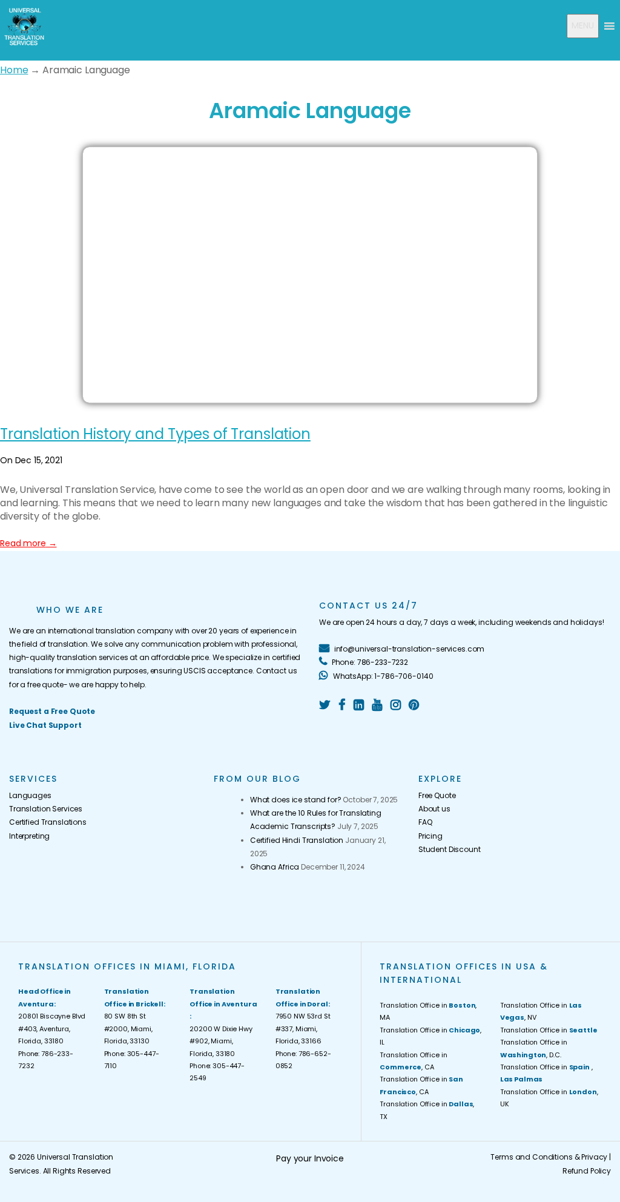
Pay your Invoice (310, 1158)
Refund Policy (586, 1171)
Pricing (430, 836)
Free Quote (437, 795)
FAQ (425, 822)
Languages (30, 795)
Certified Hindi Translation (296, 840)
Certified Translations (48, 822)
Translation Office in (549, 1030)
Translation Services (45, 809)
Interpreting (29, 836)
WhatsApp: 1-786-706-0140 (382, 676)
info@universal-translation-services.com (408, 649)
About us (434, 809)
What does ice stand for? (295, 799)
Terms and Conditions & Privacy (548, 1157)
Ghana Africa (274, 867)
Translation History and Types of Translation (155, 434)
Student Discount (449, 849)
